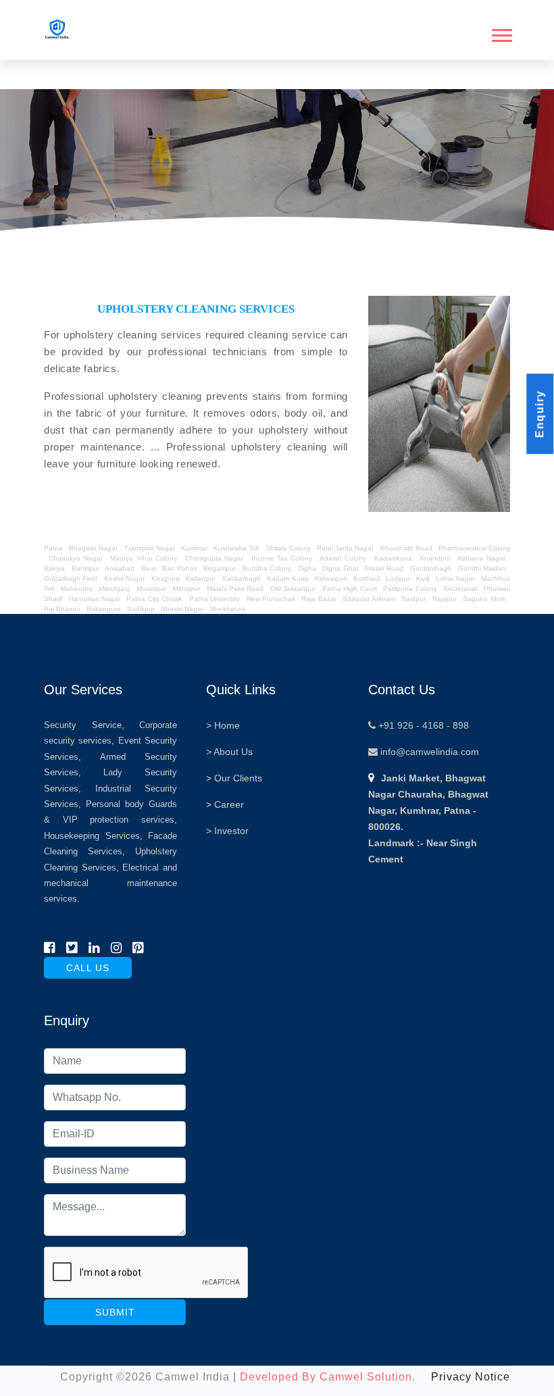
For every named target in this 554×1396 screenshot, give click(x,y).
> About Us (229, 751)
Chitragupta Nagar (214, 558)
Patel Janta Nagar (345, 548)
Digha (307, 568)
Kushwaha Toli (236, 548)
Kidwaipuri (331, 578)
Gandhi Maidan (482, 568)
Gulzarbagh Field (70, 578)
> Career (225, 804)
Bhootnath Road (406, 548)
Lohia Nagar (455, 578)
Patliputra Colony (409, 588)
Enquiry (539, 414)
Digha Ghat (340, 568)
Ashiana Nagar (481, 558)
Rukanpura (103, 609)
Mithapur (186, 588)
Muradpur (151, 588)
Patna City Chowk (154, 598)
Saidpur (413, 598)
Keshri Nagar (124, 578)
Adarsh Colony (343, 558)
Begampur (219, 568)
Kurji (423, 578)
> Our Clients (234, 778)
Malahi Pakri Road (235, 588)
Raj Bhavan (62, 609)
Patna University (214, 598)
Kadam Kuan (287, 578)
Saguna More (484, 598)
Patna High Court (349, 588)
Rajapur (444, 598)
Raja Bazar (318, 598)
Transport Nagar (150, 548)
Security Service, (84, 725)
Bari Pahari (179, 568)
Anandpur (436, 558)
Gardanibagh (430, 568)
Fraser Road (384, 568)
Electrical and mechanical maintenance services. (110, 883)
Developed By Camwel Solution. (328, 1376)
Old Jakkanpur (293, 588)
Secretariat (460, 588)
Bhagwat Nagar (93, 548)
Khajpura (165, 578)
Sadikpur (141, 609)
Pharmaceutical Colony (474, 548)
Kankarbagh (241, 578)
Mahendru (77, 588)
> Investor (227, 830)
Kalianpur (201, 578)
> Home (223, 725)
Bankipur (85, 568)
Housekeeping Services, (93, 836)
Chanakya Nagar (75, 558)
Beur (148, 568)
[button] (500, 32)
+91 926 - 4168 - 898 (422, 725)
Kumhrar (194, 548)
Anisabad (119, 568)
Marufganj (114, 588)
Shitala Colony (288, 548)
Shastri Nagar (182, 609)
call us (87, 967)
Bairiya (54, 568)
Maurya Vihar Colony (143, 558)
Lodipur (397, 578)
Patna (54, 548)
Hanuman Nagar (94, 598)
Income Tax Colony (282, 558)
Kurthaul (366, 578)
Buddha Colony (267, 568)
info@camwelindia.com (428, 751)
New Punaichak (271, 598)
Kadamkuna (393, 558)
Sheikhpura (227, 609)
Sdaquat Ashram (369, 598)
